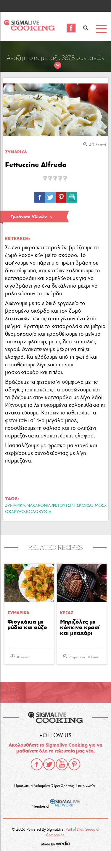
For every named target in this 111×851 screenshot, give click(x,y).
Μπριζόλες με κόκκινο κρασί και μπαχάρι (79, 627)
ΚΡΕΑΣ (66, 612)
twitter (49, 764)
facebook (37, 764)
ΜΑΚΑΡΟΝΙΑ (38, 505)
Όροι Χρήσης (63, 785)
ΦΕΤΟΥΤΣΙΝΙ (63, 505)
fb (39, 196)
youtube (62, 764)
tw (50, 196)
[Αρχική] (29, 29)
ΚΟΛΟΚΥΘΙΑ (38, 511)
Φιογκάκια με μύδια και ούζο (27, 625)
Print (71, 196)
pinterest (74, 764)
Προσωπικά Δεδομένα (32, 785)
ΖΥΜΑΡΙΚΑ (15, 505)
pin (61, 196)
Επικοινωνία (85, 785)
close (58, 65)
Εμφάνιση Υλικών (28, 216)
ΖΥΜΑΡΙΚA (16, 152)
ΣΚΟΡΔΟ (85, 505)
